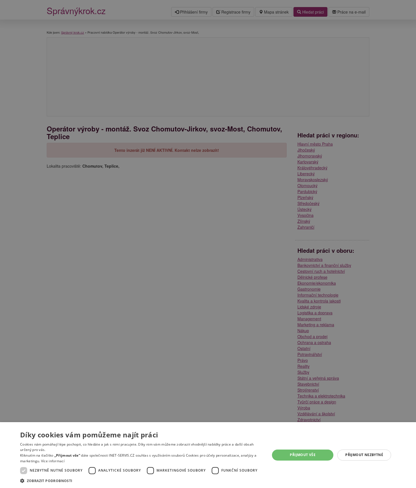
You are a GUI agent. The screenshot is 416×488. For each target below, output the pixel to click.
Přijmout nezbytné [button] (364, 454)
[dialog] (208, 455)
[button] (141, 480)
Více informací (53, 461)
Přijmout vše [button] (303, 454)
